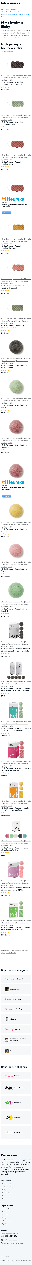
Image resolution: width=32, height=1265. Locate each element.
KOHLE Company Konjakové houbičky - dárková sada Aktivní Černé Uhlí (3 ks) (16, 649)
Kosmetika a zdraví (18, 75)
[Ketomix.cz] (9, 1102)
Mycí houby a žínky (7, 80)
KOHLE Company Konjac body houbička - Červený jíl (12, 163)
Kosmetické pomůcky (14, 14)
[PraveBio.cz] (9, 1132)
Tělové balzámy (6, 1221)
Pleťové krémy (6, 1196)
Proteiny (18, 999)
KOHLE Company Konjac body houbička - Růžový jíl (12, 287)
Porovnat (6, 213)
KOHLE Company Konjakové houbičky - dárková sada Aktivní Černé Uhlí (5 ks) (16, 689)
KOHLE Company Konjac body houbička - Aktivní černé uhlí (12, 83)
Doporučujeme (27, 1260)
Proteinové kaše (6, 1184)
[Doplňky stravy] (7, 989)
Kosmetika (9, 12)
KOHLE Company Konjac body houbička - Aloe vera (12, 123)
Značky (9, 1260)
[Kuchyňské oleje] (7, 1050)
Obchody (3, 1260)
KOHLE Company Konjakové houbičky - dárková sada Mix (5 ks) (16, 849)
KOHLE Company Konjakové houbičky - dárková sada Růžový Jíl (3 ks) (16, 888)
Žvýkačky (4, 1224)
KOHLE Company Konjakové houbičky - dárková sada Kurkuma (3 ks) (16, 809)
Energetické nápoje (7, 1193)
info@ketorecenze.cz (10, 1240)
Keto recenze (5, 9)
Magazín (20, 1260)
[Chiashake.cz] (9, 1087)
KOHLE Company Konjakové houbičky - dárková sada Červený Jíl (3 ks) (16, 769)
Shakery (13, 1019)
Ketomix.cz (17, 1103)
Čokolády (19, 1009)
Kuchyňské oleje (15, 1051)
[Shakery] (7, 1018)
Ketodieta (5, 1212)
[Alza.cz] (9, 1075)
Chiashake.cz (18, 1088)
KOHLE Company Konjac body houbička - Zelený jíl (12, 326)
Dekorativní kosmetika (8, 77)
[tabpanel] (16, 491)
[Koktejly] (9, 1029)
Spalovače (5, 1199)
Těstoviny (5, 1215)
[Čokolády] (10, 1008)
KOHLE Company (6, 75)
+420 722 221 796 (9, 1236)
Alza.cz (16, 1076)
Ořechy (4, 1218)
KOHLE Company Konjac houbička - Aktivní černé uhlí (14, 366)
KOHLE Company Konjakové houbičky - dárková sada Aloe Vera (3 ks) (16, 729)
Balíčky (4, 1190)
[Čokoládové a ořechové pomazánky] (7, 1039)
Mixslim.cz (17, 1117)
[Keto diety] (10, 978)
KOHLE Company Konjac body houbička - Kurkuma (12, 247)
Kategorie (14, 1260)
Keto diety (20, 979)
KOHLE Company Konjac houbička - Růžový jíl (14, 570)
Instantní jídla (6, 1209)
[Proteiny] (9, 999)
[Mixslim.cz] (9, 1117)
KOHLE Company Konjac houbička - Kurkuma (14, 530)
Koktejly (17, 1029)
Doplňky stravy (15, 989)
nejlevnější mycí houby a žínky (8, 953)
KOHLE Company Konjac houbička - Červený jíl (14, 446)
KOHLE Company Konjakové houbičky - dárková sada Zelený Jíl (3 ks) (16, 928)
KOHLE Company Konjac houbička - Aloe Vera (14, 406)
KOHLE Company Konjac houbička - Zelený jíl (14, 610)
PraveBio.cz (18, 1132)
